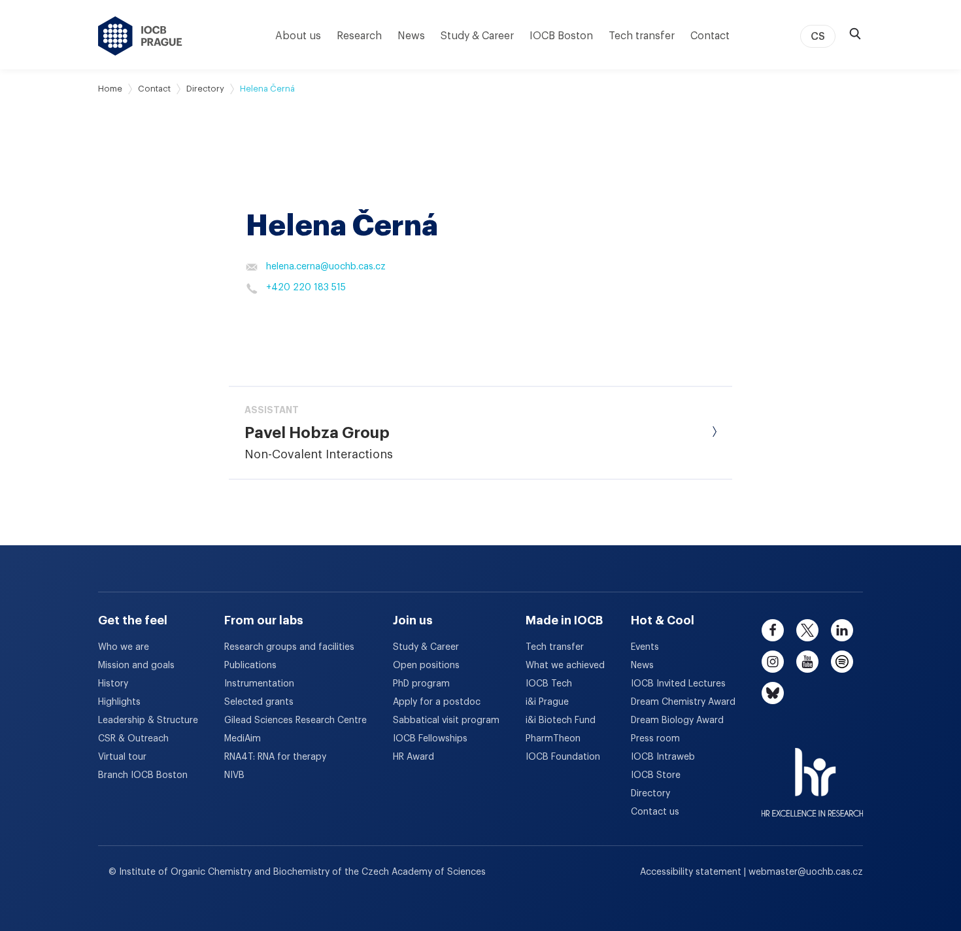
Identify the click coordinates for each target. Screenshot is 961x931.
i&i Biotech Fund (561, 720)
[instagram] (773, 662)
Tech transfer (642, 36)
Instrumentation (259, 683)
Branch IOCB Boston (143, 775)
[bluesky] (773, 693)
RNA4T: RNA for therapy (275, 757)
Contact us (655, 812)
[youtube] (807, 662)
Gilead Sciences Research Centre (295, 720)
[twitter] (807, 630)
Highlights (119, 702)
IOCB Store (656, 775)
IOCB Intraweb (663, 757)
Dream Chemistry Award (683, 702)
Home (110, 88)
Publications (250, 665)
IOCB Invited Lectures (678, 683)
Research (359, 36)
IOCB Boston (561, 36)
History (113, 683)
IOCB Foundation (563, 757)
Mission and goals (136, 665)
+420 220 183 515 (306, 287)
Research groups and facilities (289, 647)
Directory (205, 88)
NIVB (234, 775)
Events (645, 647)
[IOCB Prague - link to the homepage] (140, 36)
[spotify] (842, 662)
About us (298, 36)
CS (818, 36)
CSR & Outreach (133, 738)
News (411, 36)
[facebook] (773, 630)
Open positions (426, 665)
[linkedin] (842, 630)
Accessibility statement (692, 872)
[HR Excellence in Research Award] (812, 774)
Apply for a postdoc (436, 702)
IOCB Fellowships (430, 738)
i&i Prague (547, 702)
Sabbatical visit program (446, 720)
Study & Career (477, 36)
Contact (710, 36)
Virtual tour (122, 757)
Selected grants (259, 702)
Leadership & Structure (148, 720)
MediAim (242, 738)
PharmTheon (553, 738)
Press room (655, 738)
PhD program (421, 683)
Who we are (123, 647)
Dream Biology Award (677, 720)
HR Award (413, 757)
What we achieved (565, 665)
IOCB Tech (549, 683)
